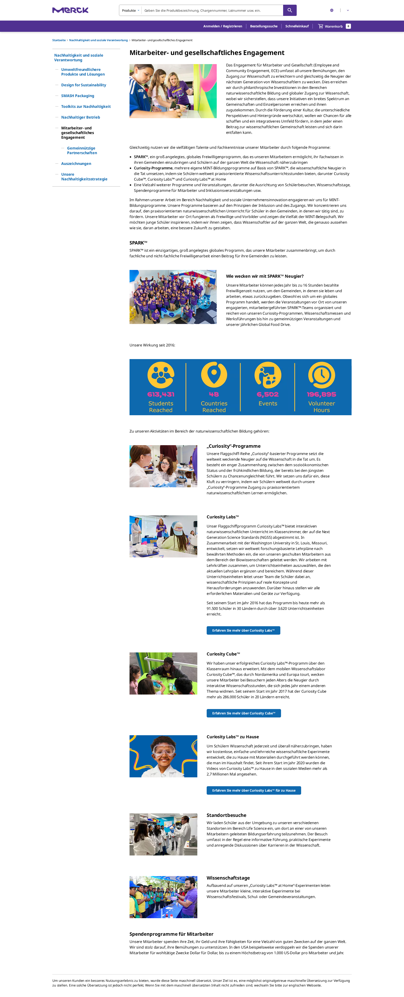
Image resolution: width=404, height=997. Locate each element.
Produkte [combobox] (129, 10)
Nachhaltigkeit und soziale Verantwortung (98, 40)
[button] (222, 26)
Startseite (58, 40)
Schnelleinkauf (297, 26)
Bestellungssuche (264, 26)
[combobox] (208, 10)
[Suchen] (290, 10)
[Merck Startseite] (70, 10)
